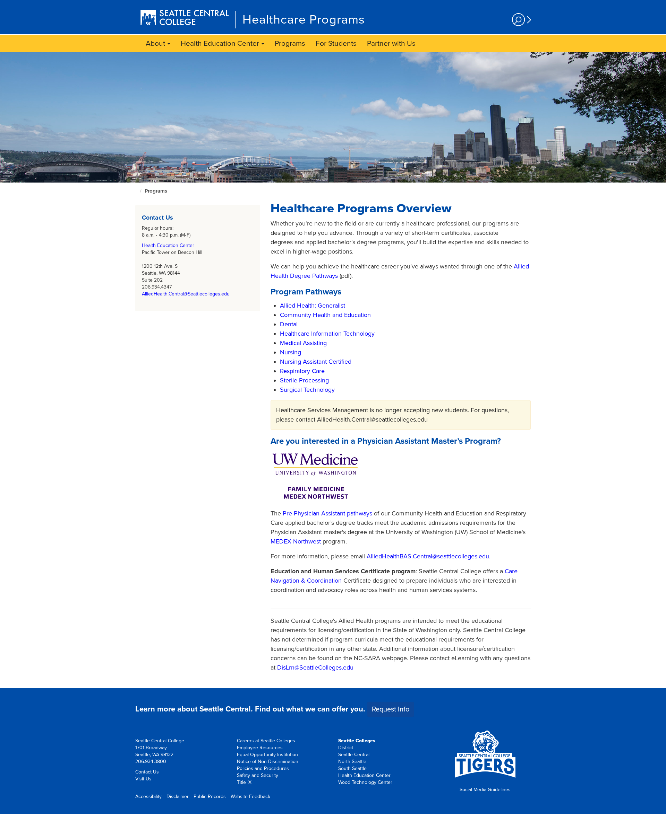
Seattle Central (353, 755)
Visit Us (143, 779)
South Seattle (352, 768)
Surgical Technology (307, 389)
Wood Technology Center (365, 782)
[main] (333, 370)
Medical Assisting (303, 343)
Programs (290, 43)
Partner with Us (391, 43)
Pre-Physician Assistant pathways (327, 513)
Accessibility (148, 796)
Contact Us (147, 772)
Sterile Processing (304, 380)
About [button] (156, 43)
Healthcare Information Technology (327, 333)
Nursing (290, 352)
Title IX (244, 782)
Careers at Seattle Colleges (266, 741)
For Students (336, 43)
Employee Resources (260, 748)
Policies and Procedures (263, 768)
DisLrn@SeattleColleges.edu (315, 667)
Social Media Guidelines (485, 790)
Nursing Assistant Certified (315, 361)
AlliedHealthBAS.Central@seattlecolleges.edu (428, 556)
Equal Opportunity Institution (267, 755)
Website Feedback (250, 796)
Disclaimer (177, 796)
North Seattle (352, 761)
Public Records (210, 796)
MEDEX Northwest (296, 541)
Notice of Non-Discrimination (267, 761)
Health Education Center (168, 245)
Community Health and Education (325, 315)
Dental (289, 324)
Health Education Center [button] (221, 43)
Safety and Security (257, 775)
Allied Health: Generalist (312, 305)
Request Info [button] (390, 709)
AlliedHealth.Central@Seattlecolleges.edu (186, 294)
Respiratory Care (302, 371)
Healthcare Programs (303, 19)
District (345, 748)
